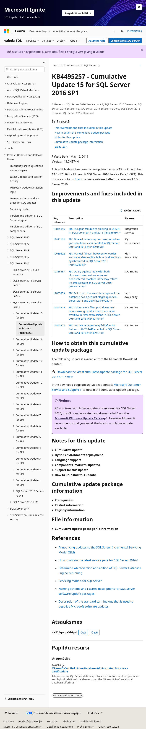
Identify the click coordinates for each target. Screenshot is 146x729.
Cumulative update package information (79, 142)
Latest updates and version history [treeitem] (26, 179)
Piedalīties (69, 721)
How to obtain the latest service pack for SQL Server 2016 (97, 560)
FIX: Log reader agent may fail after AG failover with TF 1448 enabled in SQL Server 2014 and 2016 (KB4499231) (95, 329)
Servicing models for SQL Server (80, 581)
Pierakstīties (134, 31)
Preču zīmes (84, 726)
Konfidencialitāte (89, 721)
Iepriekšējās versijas (30, 721)
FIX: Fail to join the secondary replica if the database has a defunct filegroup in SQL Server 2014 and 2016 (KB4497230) (94, 296)
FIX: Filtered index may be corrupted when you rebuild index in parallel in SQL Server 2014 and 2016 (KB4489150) (94, 243)
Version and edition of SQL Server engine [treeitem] (26, 218)
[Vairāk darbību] (140, 65)
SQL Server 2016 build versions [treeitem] (26, 272)
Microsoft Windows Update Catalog (80, 418)
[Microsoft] (6, 31)
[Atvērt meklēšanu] (122, 31)
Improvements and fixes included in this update (83, 127)
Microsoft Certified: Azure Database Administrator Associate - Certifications (90, 670)
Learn (56, 65)
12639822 (59, 253)
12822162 (59, 239)
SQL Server (90, 65)
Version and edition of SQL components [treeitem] (26, 229)
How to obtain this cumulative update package (82, 132)
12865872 (59, 325)
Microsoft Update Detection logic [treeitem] (26, 190)
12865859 (59, 293)
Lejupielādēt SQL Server (125, 40)
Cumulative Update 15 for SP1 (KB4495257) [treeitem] (30, 328)
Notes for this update (67, 137)
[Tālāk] (114, 31)
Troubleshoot (71, 65)
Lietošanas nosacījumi (60, 726)
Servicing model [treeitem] (19, 209)
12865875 (59, 307)
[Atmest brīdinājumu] (139, 7)
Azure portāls (96, 40)
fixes (77, 179)
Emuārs (51, 721)
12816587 (59, 271)
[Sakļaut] (44, 62)
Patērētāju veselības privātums (21, 726)
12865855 (59, 228)
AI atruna (8, 721)
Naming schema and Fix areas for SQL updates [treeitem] (24, 201)
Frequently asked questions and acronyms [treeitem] (26, 168)
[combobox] (24, 69)
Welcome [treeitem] (12, 77)
